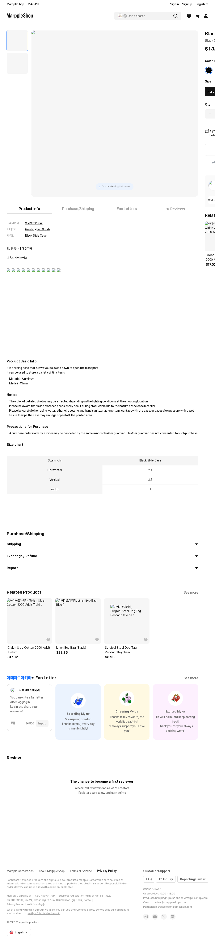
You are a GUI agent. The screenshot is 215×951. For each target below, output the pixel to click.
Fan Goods (43, 229)
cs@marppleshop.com (194, 898)
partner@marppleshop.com (169, 902)
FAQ (149, 879)
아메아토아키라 (34, 223)
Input (42, 723)
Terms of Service (81, 871)
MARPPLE (34, 4)
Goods (29, 229)
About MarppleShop (52, 871)
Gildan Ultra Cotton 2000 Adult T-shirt (29, 650)
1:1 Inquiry (166, 879)
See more (191, 592)
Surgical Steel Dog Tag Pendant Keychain (121, 650)
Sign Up (187, 4)
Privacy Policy (107, 870)
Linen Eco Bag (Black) (71, 647)
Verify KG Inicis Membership (44, 913)
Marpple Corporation (20, 871)
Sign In (174, 4)
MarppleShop (15, 4)
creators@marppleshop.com (175, 906)
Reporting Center (193, 879)
